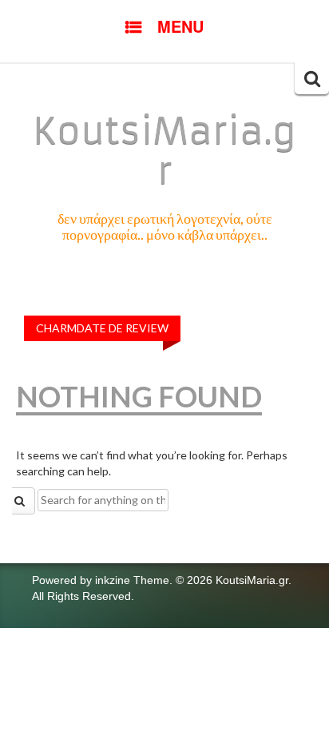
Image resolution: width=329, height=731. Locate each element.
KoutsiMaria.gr (164, 151)
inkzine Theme (132, 580)
